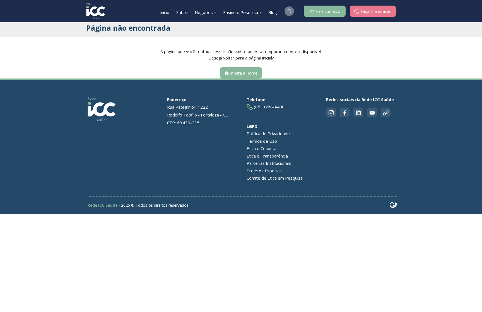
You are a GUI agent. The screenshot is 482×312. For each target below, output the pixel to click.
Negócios (204, 12)
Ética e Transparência (267, 156)
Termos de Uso (262, 141)
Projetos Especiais (265, 170)
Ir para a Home (243, 73)
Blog (272, 12)
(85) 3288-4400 (269, 106)
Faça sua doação (376, 11)
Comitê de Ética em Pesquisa (275, 178)
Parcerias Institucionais (269, 163)
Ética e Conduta (261, 148)
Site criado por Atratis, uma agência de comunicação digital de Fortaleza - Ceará (393, 205)
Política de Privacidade (268, 133)
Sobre (182, 12)
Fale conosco (327, 11)
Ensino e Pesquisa (240, 12)
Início (164, 12)
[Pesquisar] (289, 11)
